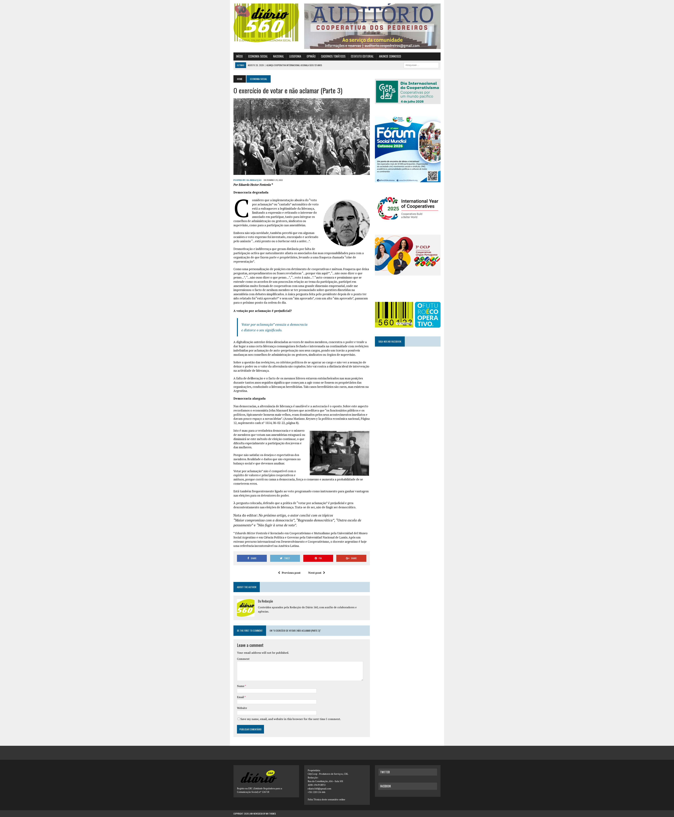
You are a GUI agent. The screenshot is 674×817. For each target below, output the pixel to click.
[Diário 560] (266, 23)
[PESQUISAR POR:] (421, 65)
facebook (385, 786)
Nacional (278, 56)
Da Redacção (254, 180)
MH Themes (271, 813)
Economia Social (258, 56)
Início (239, 56)
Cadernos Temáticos (333, 56)
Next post (314, 573)
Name (241, 686)
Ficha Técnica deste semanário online (326, 799)
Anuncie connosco (390, 56)
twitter (385, 772)
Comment (243, 659)
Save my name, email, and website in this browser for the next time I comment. (290, 719)
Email (241, 697)
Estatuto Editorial (362, 56)
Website (242, 708)
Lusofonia (295, 56)
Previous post (291, 573)
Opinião (311, 56)
